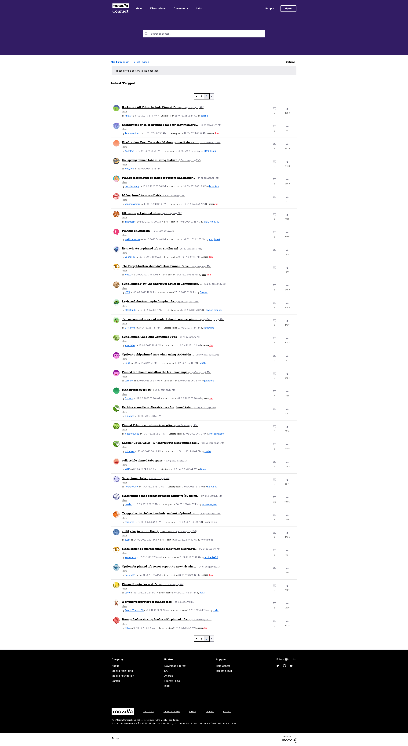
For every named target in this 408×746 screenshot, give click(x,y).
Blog (167, 685)
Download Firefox (175, 665)
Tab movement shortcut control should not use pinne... (173, 319)
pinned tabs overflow (149, 389)
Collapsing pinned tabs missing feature (161, 160)
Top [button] (117, 738)
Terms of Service (172, 711)
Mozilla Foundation (123, 675)
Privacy (192, 711)
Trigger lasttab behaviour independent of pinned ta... (171, 513)
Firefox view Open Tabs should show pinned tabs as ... (171, 142)
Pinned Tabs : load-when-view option (160, 425)
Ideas (138, 8)
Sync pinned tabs (146, 478)
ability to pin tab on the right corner (159, 531)
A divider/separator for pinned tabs (158, 601)
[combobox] (204, 33)
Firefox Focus (172, 680)
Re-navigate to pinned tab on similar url (162, 248)
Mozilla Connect (120, 8)
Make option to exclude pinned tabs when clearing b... (171, 549)
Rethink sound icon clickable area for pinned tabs (169, 407)
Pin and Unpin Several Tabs (153, 584)
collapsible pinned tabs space (154, 460)
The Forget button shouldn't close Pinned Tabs (166, 266)
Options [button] (290, 62)
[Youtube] (291, 665)
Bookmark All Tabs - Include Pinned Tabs (163, 107)
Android (169, 675)
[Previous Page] (196, 96)
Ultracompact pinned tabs (152, 213)
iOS (166, 670)
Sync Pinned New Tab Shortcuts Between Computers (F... (174, 283)
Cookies (210, 711)
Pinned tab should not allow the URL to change (166, 372)
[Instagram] (284, 665)
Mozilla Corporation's (126, 720)
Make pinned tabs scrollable (153, 195)
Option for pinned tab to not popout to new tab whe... (171, 566)
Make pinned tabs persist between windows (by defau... (172, 495)
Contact (227, 711)
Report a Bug (224, 670)
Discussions (158, 8)
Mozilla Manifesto (122, 670)
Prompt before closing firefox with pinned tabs (166, 619)
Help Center (223, 665)
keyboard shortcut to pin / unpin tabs (160, 301)
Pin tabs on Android (148, 231)
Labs (199, 8)
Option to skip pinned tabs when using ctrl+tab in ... (170, 354)
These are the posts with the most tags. (137, 70)
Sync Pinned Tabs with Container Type (161, 337)
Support (270, 8)
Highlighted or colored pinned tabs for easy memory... (172, 125)
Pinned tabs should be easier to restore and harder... (170, 177)
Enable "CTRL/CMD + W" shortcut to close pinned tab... (173, 443)
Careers (116, 680)
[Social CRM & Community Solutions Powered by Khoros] (289, 739)
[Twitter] (277, 665)
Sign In (288, 8)
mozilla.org (148, 711)
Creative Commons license (223, 723)
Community (181, 8)
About (115, 665)
